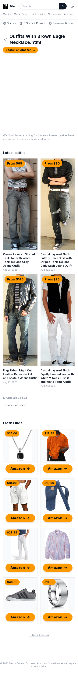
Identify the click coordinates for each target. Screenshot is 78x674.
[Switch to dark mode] (72, 6)
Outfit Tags (21, 14)
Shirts (11, 23)
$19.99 (49, 433)
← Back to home (39, 635)
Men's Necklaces (15, 405)
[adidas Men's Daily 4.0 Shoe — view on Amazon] (20, 595)
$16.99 (49, 483)
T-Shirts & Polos (34, 23)
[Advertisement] (39, 93)
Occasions (54, 14)
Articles (68, 14)
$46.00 (12, 582)
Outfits (7, 14)
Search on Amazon (20, 49)
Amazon (17, 469)
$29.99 (12, 532)
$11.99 (48, 582)
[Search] (63, 6)
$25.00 (12, 433)
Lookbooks (38, 14)
